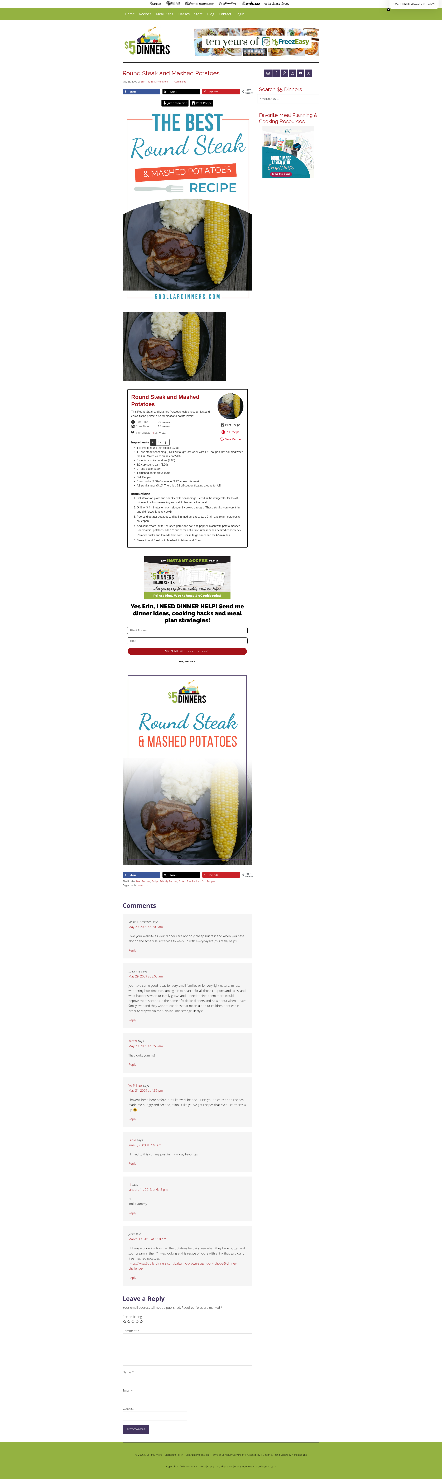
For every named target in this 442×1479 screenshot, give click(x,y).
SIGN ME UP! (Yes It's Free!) (187, 651)
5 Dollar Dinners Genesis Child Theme (207, 1466)
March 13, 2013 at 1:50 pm (147, 1239)
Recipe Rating (132, 1317)
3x (166, 442)
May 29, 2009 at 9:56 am (145, 1046)
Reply (132, 950)
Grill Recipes (208, 881)
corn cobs (142, 885)
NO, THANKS (187, 661)
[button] (414, 4)
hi (129, 1184)
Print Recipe (203, 103)
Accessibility (253, 1454)
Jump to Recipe (177, 103)
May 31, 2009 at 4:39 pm (145, 1090)
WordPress (262, 1466)
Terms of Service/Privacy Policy (228, 1454)
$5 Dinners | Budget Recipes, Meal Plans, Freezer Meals (148, 40)
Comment (131, 1331)
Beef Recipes (143, 881)
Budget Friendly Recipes (164, 881)
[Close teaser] (388, 9)
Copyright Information (197, 1454)
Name (128, 1372)
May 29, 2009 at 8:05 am (145, 976)
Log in (273, 1466)
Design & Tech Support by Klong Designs (285, 1454)
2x (159, 442)
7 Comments (179, 81)
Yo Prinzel (135, 1085)
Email (128, 1390)
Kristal (132, 1041)
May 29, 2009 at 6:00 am (145, 927)
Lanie (132, 1140)
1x (153, 442)
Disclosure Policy (174, 1454)
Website (128, 1409)
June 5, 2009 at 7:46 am (144, 1145)
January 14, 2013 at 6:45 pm (148, 1189)
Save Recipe (232, 439)
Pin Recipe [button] (232, 432)
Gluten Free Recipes (190, 881)
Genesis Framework (243, 1466)
